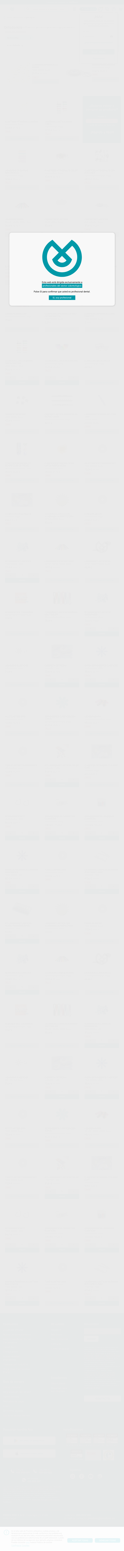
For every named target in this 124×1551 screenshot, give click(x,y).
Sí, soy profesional (62, 297)
